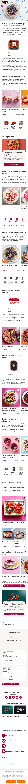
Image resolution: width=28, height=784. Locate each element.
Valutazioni (10, 640)
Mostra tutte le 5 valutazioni (10, 684)
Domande (18, 640)
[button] (4, 652)
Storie (25, 730)
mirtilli (3, 239)
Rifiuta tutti (20, 781)
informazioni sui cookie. (17, 779)
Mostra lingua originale (7, 660)
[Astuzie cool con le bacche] (14, 597)
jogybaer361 (10, 668)
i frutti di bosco (20, 65)
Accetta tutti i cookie (11, 781)
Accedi (15, 636)
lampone (9, 176)
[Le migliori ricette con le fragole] (14, 145)
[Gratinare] (20, 716)
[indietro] (2, 6)
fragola (3, 80)
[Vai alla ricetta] (11, 103)
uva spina (4, 379)
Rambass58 (10, 651)
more (9, 423)
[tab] (14, 757)
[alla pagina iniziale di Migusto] (5, 1)
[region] (14, 777)
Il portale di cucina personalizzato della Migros (12, 730)
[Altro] (24, 663)
